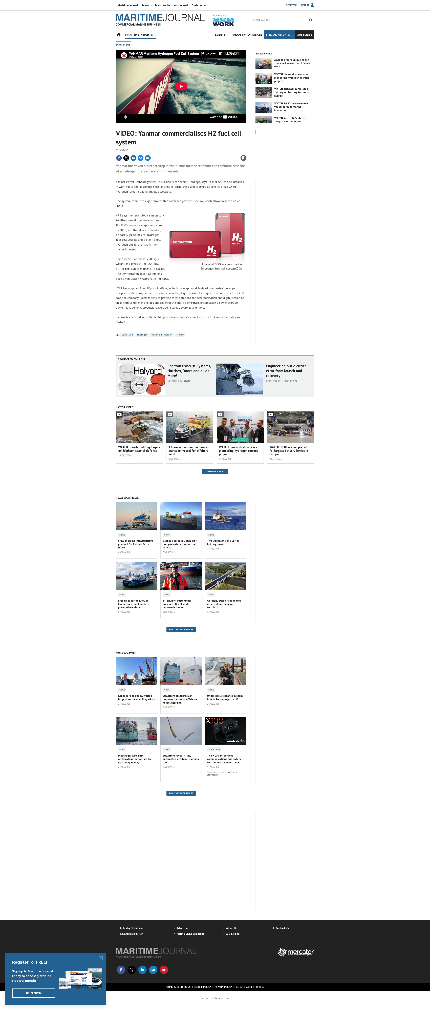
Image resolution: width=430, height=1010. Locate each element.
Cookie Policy (202, 986)
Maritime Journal (128, 5)
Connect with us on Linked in (142, 969)
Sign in (203, 150)
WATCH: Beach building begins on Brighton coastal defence (139, 449)
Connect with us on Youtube (164, 969)
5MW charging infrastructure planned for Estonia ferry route (135, 544)
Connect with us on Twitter (131, 969)
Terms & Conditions (177, 986)
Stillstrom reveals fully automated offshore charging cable (181, 759)
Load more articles (181, 629)
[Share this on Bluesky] (141, 158)
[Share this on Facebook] (119, 158)
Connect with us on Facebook (121, 969)
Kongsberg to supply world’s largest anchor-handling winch (136, 697)
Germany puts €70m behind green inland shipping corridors (224, 604)
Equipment (123, 44)
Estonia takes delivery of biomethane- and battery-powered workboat (134, 604)
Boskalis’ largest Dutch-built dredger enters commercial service (180, 544)
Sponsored (214, 749)
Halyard (186, 380)
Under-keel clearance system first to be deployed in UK (225, 697)
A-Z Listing (233, 933)
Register (291, 5)
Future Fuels (127, 334)
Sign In (305, 5)
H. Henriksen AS (289, 380)
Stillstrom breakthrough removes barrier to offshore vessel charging (180, 699)
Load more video (215, 471)
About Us (231, 928)
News (122, 534)
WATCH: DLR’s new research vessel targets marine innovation (291, 107)
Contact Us (282, 928)
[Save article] (243, 158)
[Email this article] (148, 158)
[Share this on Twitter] (126, 158)
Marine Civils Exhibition (191, 933)
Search (310, 20)
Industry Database (131, 928)
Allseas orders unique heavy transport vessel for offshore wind (292, 63)
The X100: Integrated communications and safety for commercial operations (224, 759)
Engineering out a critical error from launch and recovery (287, 370)
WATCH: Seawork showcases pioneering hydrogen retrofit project (291, 78)
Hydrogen (142, 334)
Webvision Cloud (222, 998)
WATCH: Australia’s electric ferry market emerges (290, 119)
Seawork (146, 5)
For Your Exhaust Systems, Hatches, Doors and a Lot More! (189, 370)
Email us (153, 969)
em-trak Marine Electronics (222, 773)
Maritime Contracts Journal (171, 5)
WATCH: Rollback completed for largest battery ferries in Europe (291, 92)
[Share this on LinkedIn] (133, 158)
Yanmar (180, 334)
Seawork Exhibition (131, 933)
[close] (246, 150)
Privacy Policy (223, 986)
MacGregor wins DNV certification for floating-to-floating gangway (135, 759)
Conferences (199, 5)
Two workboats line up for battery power (223, 542)
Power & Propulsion (162, 334)
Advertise (182, 928)
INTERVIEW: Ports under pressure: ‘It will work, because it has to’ (177, 604)
